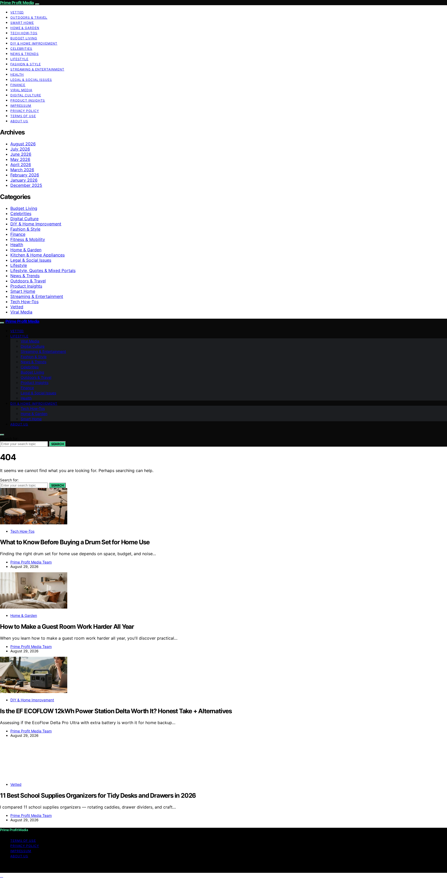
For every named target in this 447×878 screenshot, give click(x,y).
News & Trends (24, 54)
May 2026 (20, 159)
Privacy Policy (24, 111)
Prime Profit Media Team (31, 562)
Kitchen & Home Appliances (37, 255)
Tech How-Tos (24, 33)
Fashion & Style (25, 64)
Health (17, 74)
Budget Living (23, 38)
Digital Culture (25, 95)
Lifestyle (19, 59)
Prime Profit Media (17, 2)
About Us (19, 121)
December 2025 (26, 185)
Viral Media (21, 90)
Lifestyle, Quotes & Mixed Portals (43, 270)
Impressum (20, 106)
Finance (17, 85)
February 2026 (24, 174)
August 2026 (23, 143)
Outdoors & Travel (28, 17)
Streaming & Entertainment (37, 69)
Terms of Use (23, 116)
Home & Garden (24, 28)
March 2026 (22, 169)
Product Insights (27, 100)
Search (57, 444)
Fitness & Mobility (27, 239)
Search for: (9, 438)
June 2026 (20, 154)
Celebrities (21, 49)
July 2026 (20, 149)
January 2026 (24, 180)
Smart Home (22, 23)
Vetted (17, 12)
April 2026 (20, 164)
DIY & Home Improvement (33, 43)
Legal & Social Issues (31, 80)
